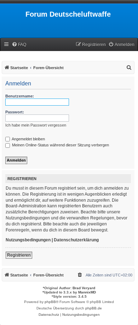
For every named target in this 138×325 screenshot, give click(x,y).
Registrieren (19, 255)
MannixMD (87, 292)
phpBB (50, 302)
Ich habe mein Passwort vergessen (35, 125)
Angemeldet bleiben (28, 139)
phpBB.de (93, 308)
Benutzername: (19, 96)
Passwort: (14, 112)
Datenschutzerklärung (76, 239)
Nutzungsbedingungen (28, 239)
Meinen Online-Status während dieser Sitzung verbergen (60, 145)
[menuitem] (19, 45)
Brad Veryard (84, 288)
